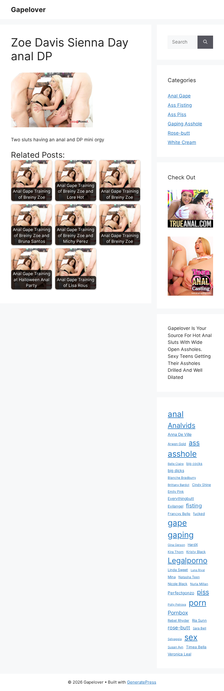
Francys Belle (179, 513)
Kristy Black (196, 552)
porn (197, 602)
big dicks (176, 470)
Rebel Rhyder (178, 620)
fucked (199, 513)
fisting (194, 505)
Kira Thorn (176, 552)
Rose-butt (179, 133)
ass (194, 443)
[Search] (205, 42)
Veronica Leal (179, 654)
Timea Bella (196, 647)
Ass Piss (177, 114)
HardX (193, 545)
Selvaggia (175, 639)
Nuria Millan (199, 584)
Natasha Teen (189, 577)
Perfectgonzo (181, 592)
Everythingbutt (181, 498)
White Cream (182, 142)
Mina (172, 577)
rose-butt (179, 627)
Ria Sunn (199, 620)
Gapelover (28, 9)
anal (176, 414)
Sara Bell (199, 628)
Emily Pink (176, 492)
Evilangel (175, 506)
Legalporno (187, 560)
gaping (181, 535)
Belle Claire (176, 464)
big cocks (194, 464)
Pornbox (178, 612)
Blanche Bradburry (182, 478)
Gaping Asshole (185, 123)
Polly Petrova (177, 604)
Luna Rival (198, 570)
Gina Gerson (176, 545)
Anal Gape (179, 96)
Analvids (181, 425)
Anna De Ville (179, 434)
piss (203, 592)
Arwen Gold (177, 444)
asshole (182, 454)
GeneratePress (141, 682)
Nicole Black (177, 584)
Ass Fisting (180, 105)
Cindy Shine (201, 485)
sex (191, 637)
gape (177, 523)
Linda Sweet (178, 570)
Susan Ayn (175, 647)
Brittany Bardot (178, 485)
